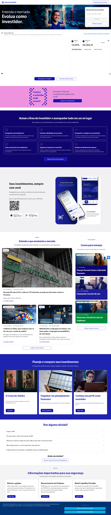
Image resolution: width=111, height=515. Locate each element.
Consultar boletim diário (66, 79)
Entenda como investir (100, 2)
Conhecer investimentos (67, 101)
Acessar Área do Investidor (55, 159)
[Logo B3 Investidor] (9, 2)
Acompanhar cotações (44, 79)
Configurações (85, 505)
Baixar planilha (47, 410)
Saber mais (11, 496)
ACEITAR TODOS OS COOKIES (85, 512)
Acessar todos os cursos (91, 328)
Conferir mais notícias (37, 348)
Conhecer (10, 410)
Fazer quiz (80, 410)
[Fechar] (108, 508)
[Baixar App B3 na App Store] (16, 215)
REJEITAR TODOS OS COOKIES (85, 508)
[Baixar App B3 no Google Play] (31, 215)
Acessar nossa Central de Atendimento (55, 460)
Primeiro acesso (97, 23)
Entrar (97, 19)
